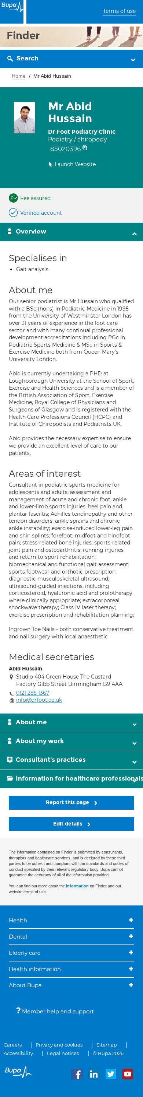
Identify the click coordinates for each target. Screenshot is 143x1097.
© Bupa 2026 (108, 1053)
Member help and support (57, 1011)
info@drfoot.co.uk (39, 700)
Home (19, 76)
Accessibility (18, 1053)
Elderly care (25, 952)
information (77, 886)
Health (18, 920)
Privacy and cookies (59, 1045)
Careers (13, 1045)
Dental (18, 936)
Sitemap (106, 1045)
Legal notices (63, 1053)
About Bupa (25, 985)
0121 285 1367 (32, 693)
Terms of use (119, 11)
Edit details (68, 824)
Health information (35, 968)
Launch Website (75, 164)
